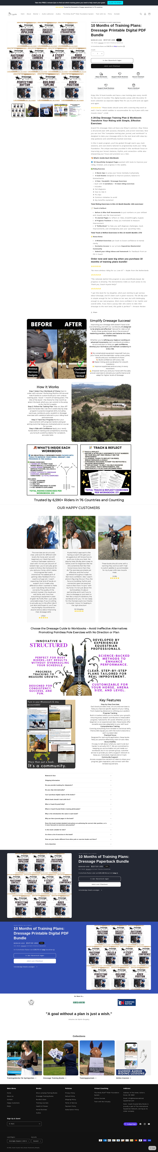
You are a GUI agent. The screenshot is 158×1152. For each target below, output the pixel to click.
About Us (10, 1096)
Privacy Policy (70, 1093)
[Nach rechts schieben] (84, 110)
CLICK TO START (115, 3)
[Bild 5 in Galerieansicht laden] (75, 110)
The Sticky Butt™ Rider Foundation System (106, 1094)
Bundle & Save (41, 1099)
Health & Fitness (42, 1106)
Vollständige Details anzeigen (89, 890)
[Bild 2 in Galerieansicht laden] (32, 110)
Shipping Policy (70, 1099)
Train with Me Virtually (102, 1101)
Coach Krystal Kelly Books (19, 1147)
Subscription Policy (72, 1109)
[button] (36, 14)
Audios (38, 1113)
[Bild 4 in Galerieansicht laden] (60, 110)
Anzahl (93, 50)
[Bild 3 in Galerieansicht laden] (46, 110)
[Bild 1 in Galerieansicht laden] (18, 110)
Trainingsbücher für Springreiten (20, 1078)
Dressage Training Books (53, 1078)
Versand (100, 43)
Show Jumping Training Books (46, 1093)
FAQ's (9, 1106)
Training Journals (42, 1103)
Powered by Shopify (34, 1147)
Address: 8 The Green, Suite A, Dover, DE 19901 (134, 1094)
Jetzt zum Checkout (112, 66)
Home (9, 1093)
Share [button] (95, 312)
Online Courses (122, 1078)
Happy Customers (13, 1103)
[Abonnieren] (39, 1124)
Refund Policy (70, 1096)
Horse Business (41, 1109)
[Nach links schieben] (9, 110)
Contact (10, 1099)
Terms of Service (71, 1103)
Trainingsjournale (87, 1078)
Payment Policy (70, 1106)
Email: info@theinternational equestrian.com (133, 1100)
